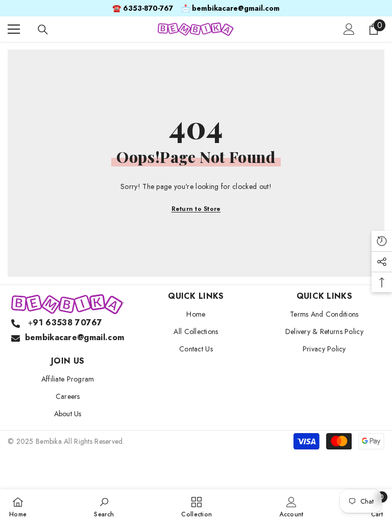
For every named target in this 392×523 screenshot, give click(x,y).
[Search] (43, 29)
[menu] (14, 29)
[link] (104, 506)
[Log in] (349, 29)
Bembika (49, 441)
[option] (196, 8)
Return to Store (196, 208)
